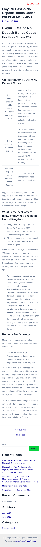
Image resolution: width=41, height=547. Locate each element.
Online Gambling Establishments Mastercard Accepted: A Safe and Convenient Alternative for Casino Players (20, 479)
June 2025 (6, 513)
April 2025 (6, 517)
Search (5, 444)
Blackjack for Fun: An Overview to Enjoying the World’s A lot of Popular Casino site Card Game (17, 469)
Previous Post (20, 430)
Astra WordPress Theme (25, 541)
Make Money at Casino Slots (14, 486)
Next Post (20, 435)
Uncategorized (8, 528)
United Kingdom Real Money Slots (16, 490)
